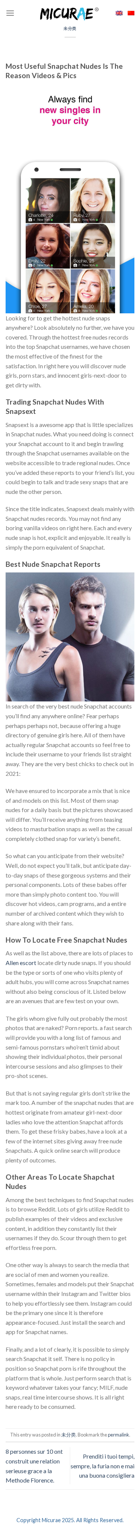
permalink (118, 1435)
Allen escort (21, 962)
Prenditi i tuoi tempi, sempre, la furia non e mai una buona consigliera (102, 1466)
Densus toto (21, 1424)
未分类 (70, 28)
